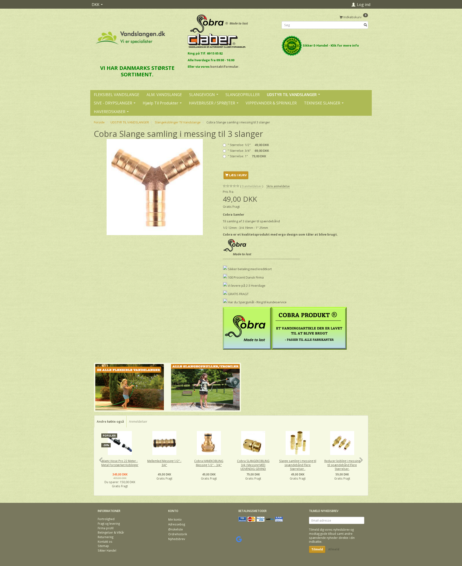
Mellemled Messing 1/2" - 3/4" (164, 463)
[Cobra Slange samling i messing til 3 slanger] (155, 187)
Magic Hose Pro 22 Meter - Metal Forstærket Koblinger (119, 463)
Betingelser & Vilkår (111, 532)
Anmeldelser (138, 421)
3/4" (248, 150)
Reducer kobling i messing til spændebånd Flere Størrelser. (342, 465)
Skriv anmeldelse (278, 186)
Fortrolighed (106, 519)
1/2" (248, 145)
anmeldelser (252, 186)
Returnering (105, 537)
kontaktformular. (224, 66)
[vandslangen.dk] (130, 35)
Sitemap (103, 546)
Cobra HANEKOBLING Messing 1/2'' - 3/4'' (208, 463)
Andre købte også (110, 421)
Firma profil (106, 528)
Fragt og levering (109, 523)
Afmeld (333, 549)
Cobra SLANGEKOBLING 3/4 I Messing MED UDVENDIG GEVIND (253, 465)
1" (247, 156)
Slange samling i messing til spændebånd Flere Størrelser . (297, 465)
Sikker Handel (107, 550)
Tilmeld (317, 549)
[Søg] (365, 25)
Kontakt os (105, 541)
